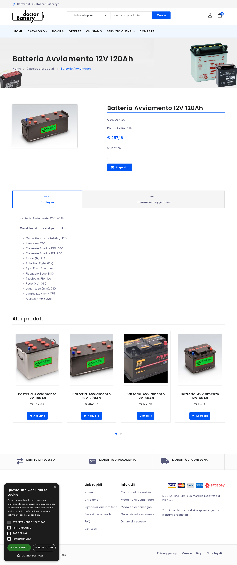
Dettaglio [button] (146, 415)
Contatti (147, 31)
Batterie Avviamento (76, 68)
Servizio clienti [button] (119, 31)
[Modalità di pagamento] (92, 463)
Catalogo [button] (36, 31)
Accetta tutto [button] (19, 547)
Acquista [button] (39, 415)
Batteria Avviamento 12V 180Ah (37, 396)
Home (18, 31)
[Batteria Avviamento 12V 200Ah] (92, 337)
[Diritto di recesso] (20, 463)
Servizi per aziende (98, 514)
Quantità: (114, 148)
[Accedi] (210, 16)
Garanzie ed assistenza (137, 514)
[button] (116, 433)
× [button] (55, 487)
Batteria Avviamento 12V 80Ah (145, 396)
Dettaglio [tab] (47, 202)
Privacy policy (167, 553)
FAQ (87, 521)
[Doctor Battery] (28, 16)
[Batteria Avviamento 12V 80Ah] (146, 337)
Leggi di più (34, 514)
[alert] (31, 522)
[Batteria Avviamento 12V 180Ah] (37, 337)
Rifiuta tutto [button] (44, 547)
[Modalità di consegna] (165, 463)
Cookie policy (191, 553)
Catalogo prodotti (40, 68)
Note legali (214, 553)
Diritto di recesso (40, 460)
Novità (58, 31)
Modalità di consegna (190, 460)
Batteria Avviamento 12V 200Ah (91, 396)
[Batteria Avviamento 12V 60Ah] (200, 337)
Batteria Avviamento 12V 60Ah (200, 396)
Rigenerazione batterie (101, 507)
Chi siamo (94, 31)
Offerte (75, 31)
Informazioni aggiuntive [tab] (153, 202)
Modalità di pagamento (118, 460)
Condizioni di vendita (136, 492)
